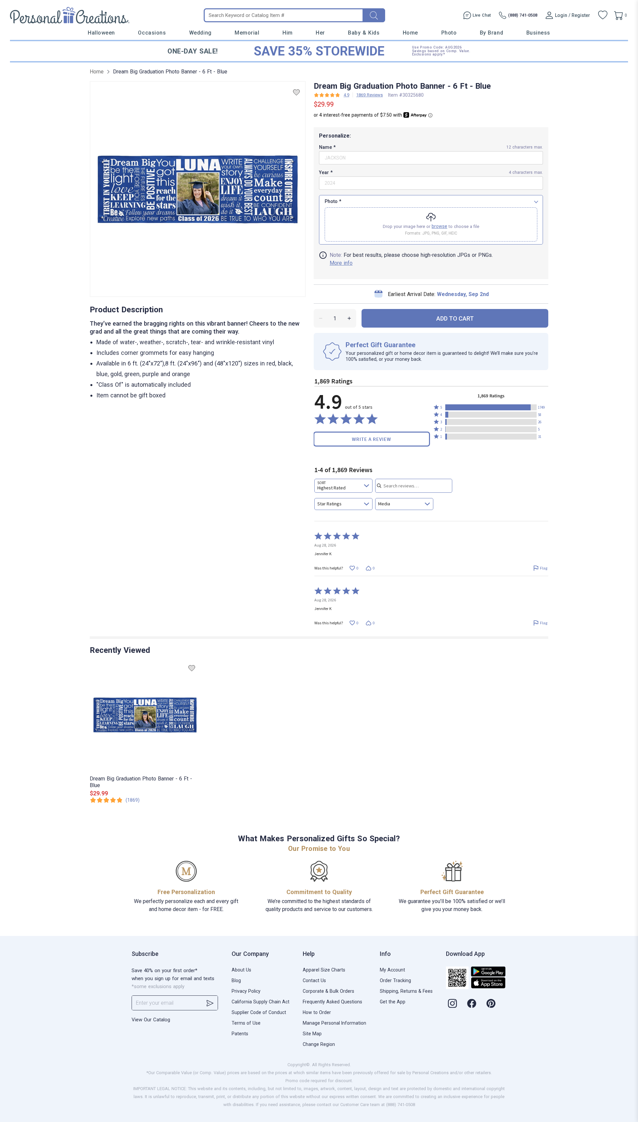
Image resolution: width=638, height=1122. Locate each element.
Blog (236, 980)
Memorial (247, 33)
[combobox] (343, 486)
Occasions (152, 33)
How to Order (317, 1012)
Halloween (101, 33)
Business (538, 33)
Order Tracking (395, 980)
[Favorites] (602, 15)
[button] (491, 407)
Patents (240, 1033)
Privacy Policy (246, 991)
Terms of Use (246, 1023)
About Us (241, 969)
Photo (449, 33)
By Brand (491, 33)
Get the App (392, 1001)
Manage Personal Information (334, 1023)
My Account (392, 969)
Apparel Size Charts (324, 969)
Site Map (312, 1033)
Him (287, 33)
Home (410, 33)
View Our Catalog (151, 1020)
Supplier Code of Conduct (259, 1012)
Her (320, 33)
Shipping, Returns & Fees (406, 991)
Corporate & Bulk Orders (328, 991)
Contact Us (314, 980)
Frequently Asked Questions (332, 1001)
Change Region (319, 1044)
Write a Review (371, 439)
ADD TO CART (455, 318)
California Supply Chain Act (260, 1001)
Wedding (200, 33)
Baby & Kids (363, 33)
